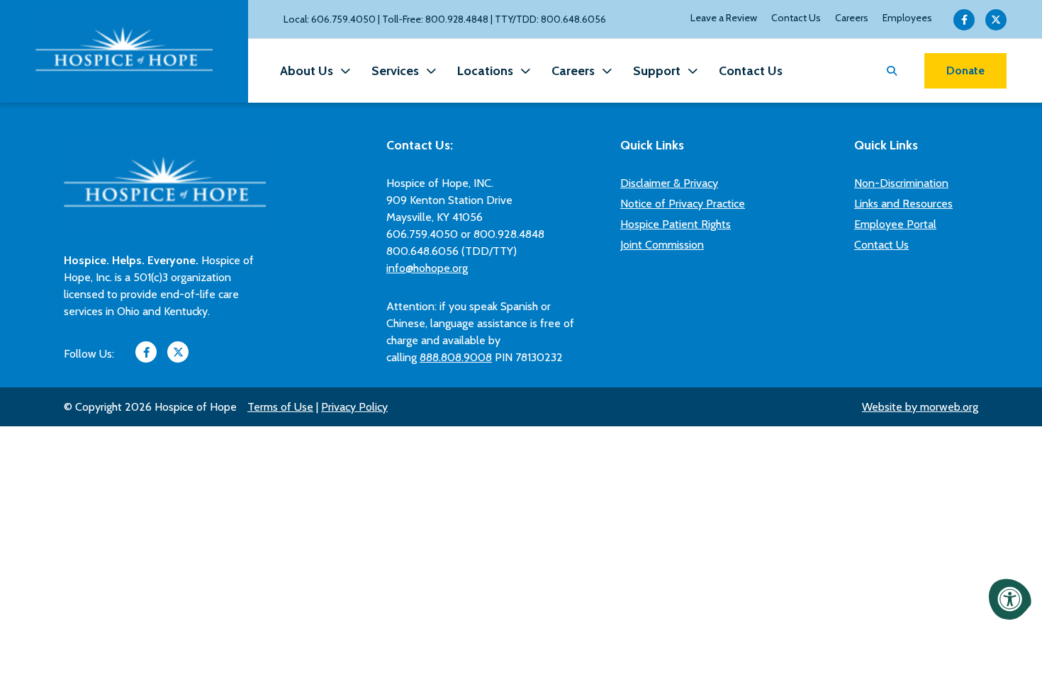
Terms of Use (280, 407)
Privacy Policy (354, 407)
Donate (965, 70)
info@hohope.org (427, 268)
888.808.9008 (456, 357)
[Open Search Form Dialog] (891, 70)
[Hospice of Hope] (124, 51)
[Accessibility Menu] (1010, 599)
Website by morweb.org (920, 407)
